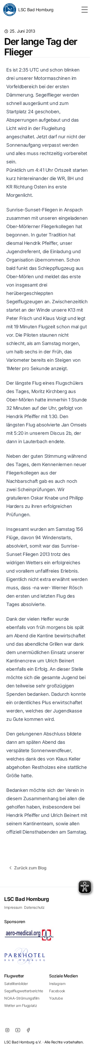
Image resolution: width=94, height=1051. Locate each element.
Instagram (57, 983)
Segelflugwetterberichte (23, 991)
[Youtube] (18, 1030)
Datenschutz (34, 907)
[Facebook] (28, 1030)
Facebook (57, 991)
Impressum (13, 907)
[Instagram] (7, 1030)
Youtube (56, 998)
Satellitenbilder (16, 983)
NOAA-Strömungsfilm (21, 998)
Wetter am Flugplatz (20, 1005)
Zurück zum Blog (30, 867)
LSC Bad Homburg (36, 9)
